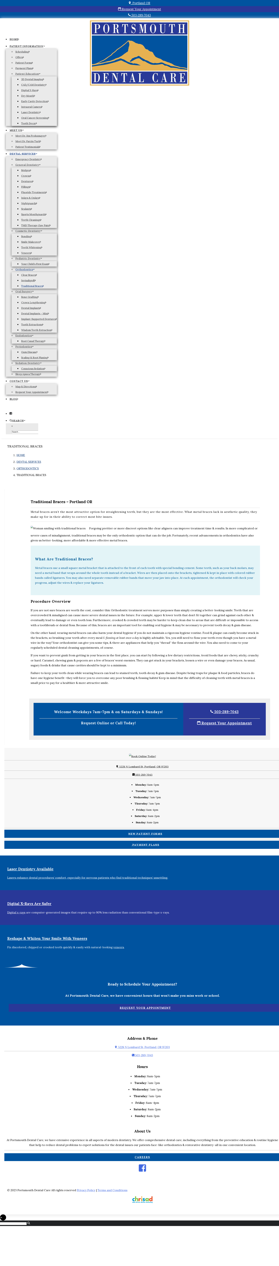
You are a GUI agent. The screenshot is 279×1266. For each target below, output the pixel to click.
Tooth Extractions (31, 324)
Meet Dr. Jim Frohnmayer (30, 135)
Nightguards (28, 203)
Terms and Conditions (112, 1190)
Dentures (27, 181)
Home (14, 39)
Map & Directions (25, 386)
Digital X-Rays (29, 90)
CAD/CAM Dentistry (33, 84)
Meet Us (16, 130)
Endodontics (23, 335)
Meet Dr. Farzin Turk (27, 141)
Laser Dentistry (30, 112)
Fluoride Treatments (33, 192)
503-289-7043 (140, 15)
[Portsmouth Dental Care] (139, 27)
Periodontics (23, 346)
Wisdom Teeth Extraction (36, 330)
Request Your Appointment (141, 9)
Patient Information (26, 46)
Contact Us (19, 381)
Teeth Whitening (31, 247)
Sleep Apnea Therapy (27, 374)
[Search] (15, 1223)
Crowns (25, 175)
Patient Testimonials (27, 146)
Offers (19, 57)
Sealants (26, 208)
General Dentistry (27, 164)
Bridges (25, 170)
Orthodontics (24, 269)
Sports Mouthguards (33, 214)
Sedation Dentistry (27, 363)
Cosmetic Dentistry (28, 231)
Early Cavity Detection (34, 101)
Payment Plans (24, 68)
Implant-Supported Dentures (38, 319)
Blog (13, 399)
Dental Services (23, 153)
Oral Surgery (23, 291)
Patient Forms (23, 62)
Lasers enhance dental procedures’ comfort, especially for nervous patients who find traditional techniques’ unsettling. (87, 877)
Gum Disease (29, 352)
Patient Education (27, 73)
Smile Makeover (30, 242)
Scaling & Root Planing (34, 357)
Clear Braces (28, 275)
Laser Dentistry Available (30, 869)
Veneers (26, 253)
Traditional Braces (32, 286)
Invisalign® (28, 280)
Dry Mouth (27, 95)
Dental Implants (30, 308)
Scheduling (22, 51)
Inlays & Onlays (30, 197)
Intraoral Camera (31, 106)
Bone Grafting (29, 297)
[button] (11, 413)
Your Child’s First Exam (35, 264)
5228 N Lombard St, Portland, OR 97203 (143, 766)
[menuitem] (31, 39)
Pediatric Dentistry (27, 258)
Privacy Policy (86, 1190)
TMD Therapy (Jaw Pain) (35, 225)
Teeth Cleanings (31, 219)
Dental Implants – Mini (34, 313)
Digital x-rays (16, 912)
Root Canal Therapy (32, 341)
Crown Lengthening (33, 302)
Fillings (25, 186)
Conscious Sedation (32, 368)
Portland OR (140, 3)
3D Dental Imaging (32, 79)
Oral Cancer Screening (34, 117)
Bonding (26, 236)
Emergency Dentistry (28, 159)
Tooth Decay (28, 123)
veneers (118, 947)
